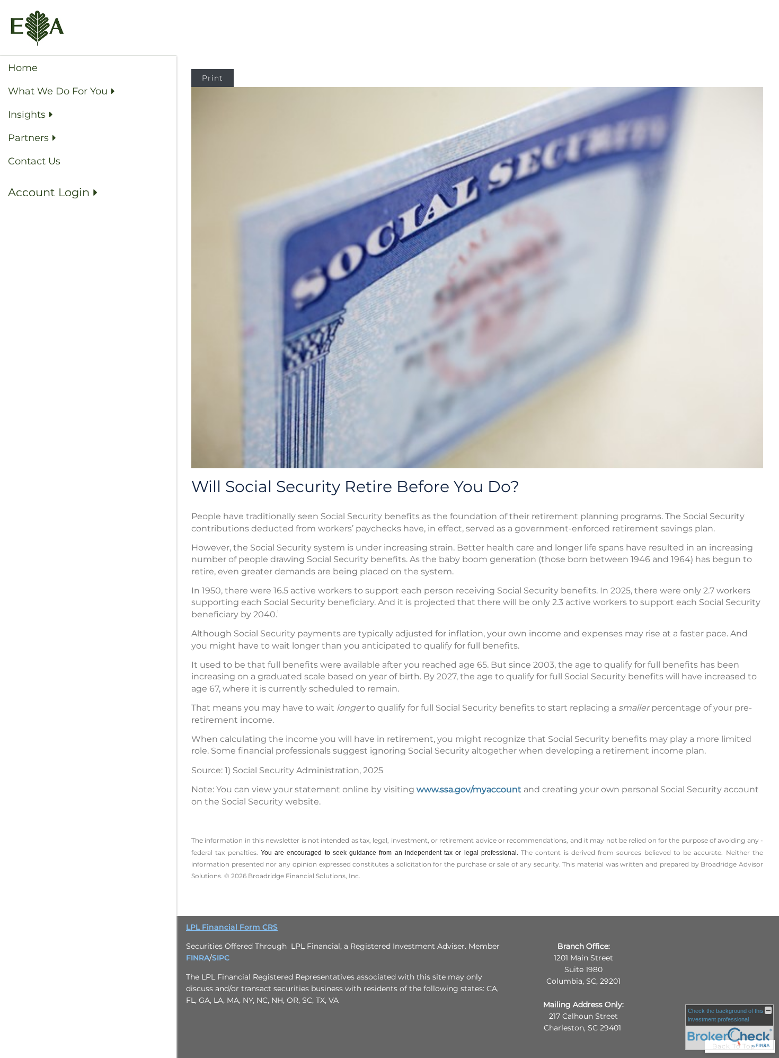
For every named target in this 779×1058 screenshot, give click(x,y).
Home (23, 68)
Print (212, 78)
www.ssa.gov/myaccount (469, 789)
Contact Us (34, 161)
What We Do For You (58, 91)
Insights (27, 114)
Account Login (49, 192)
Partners (28, 138)
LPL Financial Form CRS (232, 927)
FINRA (197, 958)
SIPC (220, 958)
